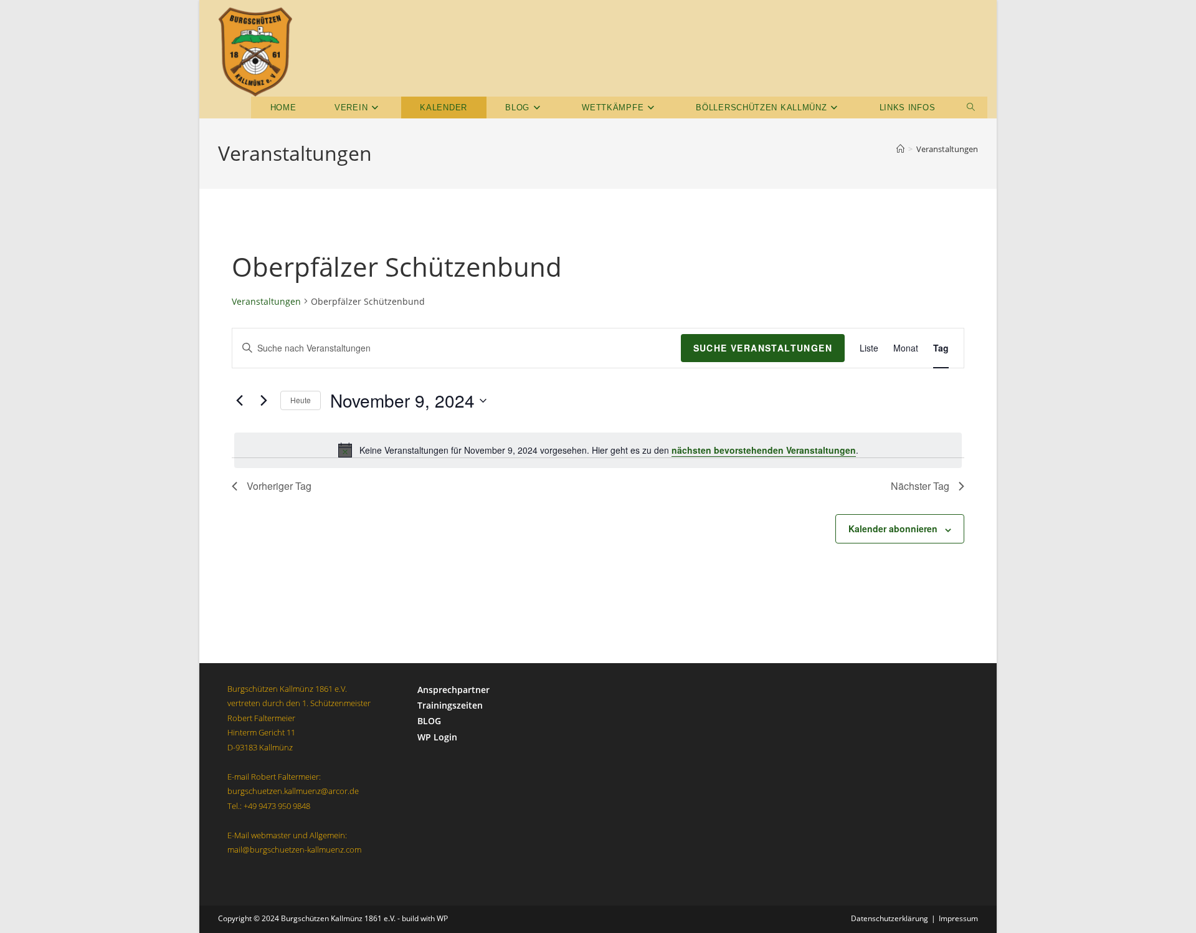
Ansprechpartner (453, 690)
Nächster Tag (920, 486)
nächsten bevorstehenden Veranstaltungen (764, 450)
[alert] (598, 450)
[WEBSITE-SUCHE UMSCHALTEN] (970, 107)
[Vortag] (239, 400)
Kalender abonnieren (892, 528)
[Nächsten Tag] (263, 400)
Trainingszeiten (450, 705)
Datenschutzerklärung (889, 918)
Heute (300, 400)
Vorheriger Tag (279, 486)
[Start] (900, 149)
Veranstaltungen (947, 149)
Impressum (958, 918)
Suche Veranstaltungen (762, 348)
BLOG (429, 721)
